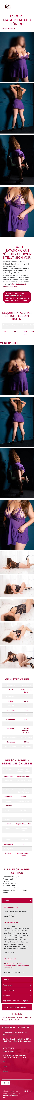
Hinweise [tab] (6, 995)
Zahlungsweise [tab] (8, 990)
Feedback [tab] (6, 900)
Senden (6, 1083)
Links (4, 1097)
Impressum (6, 1095)
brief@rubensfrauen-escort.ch (14, 1055)
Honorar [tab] (6, 980)
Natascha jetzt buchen (15, 1007)
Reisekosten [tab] (7, 985)
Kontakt (15, 1095)
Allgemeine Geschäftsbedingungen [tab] (16, 1001)
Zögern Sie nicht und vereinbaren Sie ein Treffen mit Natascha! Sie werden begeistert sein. (17, 297)
